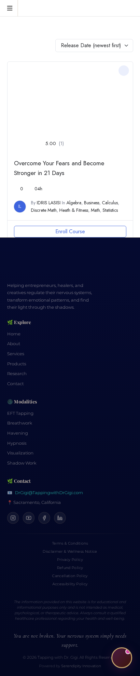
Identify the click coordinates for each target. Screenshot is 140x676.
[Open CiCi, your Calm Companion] (121, 657)
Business (91, 202)
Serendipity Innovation (81, 666)
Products (16, 363)
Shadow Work (21, 463)
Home (14, 333)
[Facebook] (44, 518)
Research (17, 373)
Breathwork (19, 423)
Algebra (73, 202)
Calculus (110, 202)
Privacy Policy (70, 559)
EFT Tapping (20, 413)
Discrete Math (44, 210)
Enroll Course (70, 231)
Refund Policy (70, 567)
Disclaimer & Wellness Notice (70, 551)
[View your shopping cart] (127, 8)
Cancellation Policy (70, 576)
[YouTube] (29, 518)
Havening (17, 433)
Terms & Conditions (70, 543)
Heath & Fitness (73, 210)
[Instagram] (13, 518)
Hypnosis (16, 443)
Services (15, 353)
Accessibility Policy (70, 584)
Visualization (20, 453)
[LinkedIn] (60, 518)
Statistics (110, 210)
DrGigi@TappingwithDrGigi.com (49, 492)
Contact (15, 383)
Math (95, 210)
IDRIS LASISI (49, 202)
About (13, 343)
